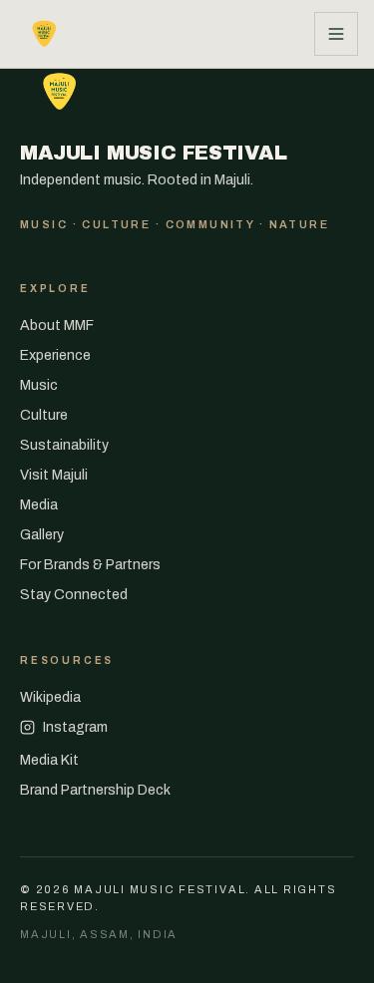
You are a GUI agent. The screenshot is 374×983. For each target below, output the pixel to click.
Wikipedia (50, 697)
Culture (44, 415)
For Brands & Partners (90, 564)
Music (39, 385)
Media (39, 504)
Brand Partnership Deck (95, 790)
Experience (55, 355)
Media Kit (49, 760)
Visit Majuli (54, 475)
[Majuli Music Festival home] (46, 34)
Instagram (75, 727)
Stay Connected (74, 594)
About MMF (57, 325)
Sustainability (64, 445)
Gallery (42, 534)
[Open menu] (336, 34)
